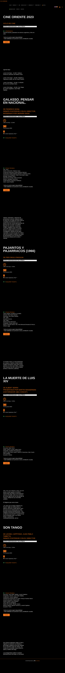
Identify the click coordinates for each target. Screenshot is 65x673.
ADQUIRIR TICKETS (11, 138)
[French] (56, 6)
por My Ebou (37, 660)
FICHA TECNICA (10, 168)
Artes (5, 116)
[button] (62, 7)
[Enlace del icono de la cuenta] (59, 7)
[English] (54, 6)
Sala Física (21, 26)
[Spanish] (57, 6)
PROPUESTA (9, 31)
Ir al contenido (3, 1)
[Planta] (4, 7)
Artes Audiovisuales (10, 26)
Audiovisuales (12, 116)
